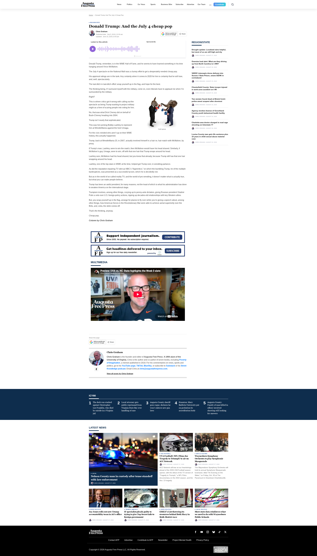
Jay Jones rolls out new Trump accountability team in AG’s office (105, 513)
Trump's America (131, 509)
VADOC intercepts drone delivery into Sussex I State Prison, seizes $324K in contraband (208, 75)
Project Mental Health (181, 540)
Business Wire (166, 4)
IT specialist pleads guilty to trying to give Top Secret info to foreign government (139, 514)
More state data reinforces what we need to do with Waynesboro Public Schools (210, 514)
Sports (153, 4)
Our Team (201, 4)
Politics (129, 4)
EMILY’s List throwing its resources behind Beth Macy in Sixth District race (174, 514)
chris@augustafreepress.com (153, 369)
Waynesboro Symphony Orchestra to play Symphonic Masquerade (209, 459)
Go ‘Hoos (141, 4)
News (119, 4)
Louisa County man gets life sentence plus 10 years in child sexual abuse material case (210, 136)
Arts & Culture (201, 453)
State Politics (95, 509)
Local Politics (201, 509)
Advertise (190, 4)
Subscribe (179, 4)
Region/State (95, 22)
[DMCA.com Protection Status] (220, 549)
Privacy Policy (202, 540)
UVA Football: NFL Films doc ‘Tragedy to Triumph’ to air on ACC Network (174, 459)
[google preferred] (169, 34)
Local (94, 473)
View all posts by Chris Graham (120, 374)
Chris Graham (115, 352)
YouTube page (128, 366)
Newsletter (163, 540)
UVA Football (166, 453)
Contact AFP (113, 540)
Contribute (219, 4)
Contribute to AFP (145, 540)
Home (91, 15)
